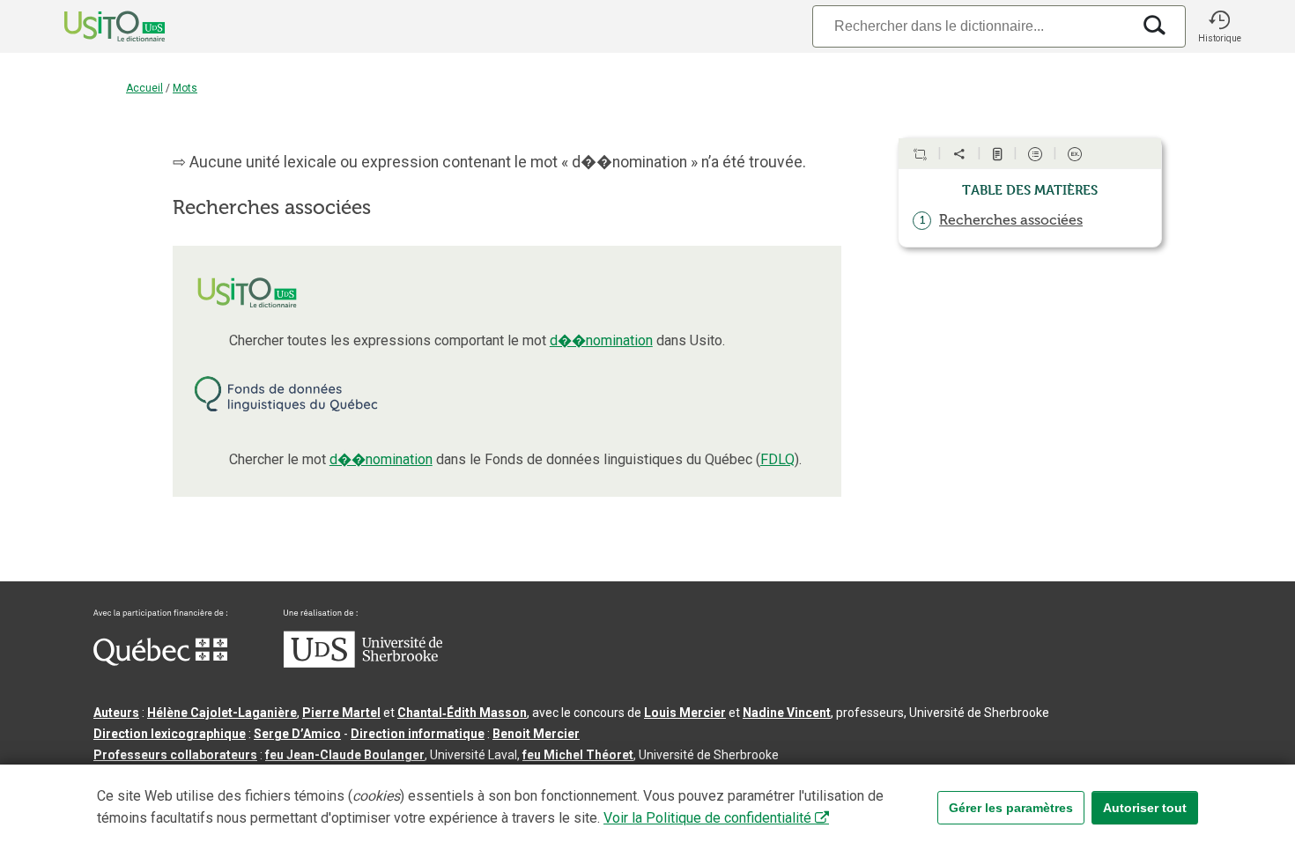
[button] (1219, 26)
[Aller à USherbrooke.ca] (363, 663)
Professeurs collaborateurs (175, 755)
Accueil (144, 88)
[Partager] (959, 154)
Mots (185, 88)
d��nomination (601, 340)
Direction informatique (418, 734)
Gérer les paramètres (1011, 808)
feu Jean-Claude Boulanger (345, 755)
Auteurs (116, 713)
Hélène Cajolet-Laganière (222, 713)
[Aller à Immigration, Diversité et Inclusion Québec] (160, 661)
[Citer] (920, 154)
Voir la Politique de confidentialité (707, 817)
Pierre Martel (341, 713)
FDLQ (777, 459)
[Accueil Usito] (95, 26)
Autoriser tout (1145, 808)
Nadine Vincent (787, 713)
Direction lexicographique (169, 734)
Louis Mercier (685, 713)
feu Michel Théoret (577, 755)
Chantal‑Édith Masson (462, 713)
